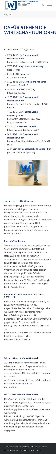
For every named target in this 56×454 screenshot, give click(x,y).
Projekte (8, 14)
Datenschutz (8, 450)
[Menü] (48, 5)
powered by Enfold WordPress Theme (27, 450)
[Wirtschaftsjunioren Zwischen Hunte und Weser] (23, 5)
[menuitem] (42, 5)
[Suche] (42, 5)
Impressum (43, 447)
